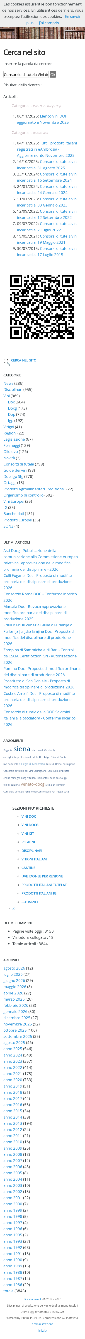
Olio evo (10, 451)
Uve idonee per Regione (42, 876)
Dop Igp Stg (13, 476)
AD (13, 908)
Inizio (42, 1330)
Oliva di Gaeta (58, 757)
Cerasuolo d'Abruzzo (58, 770)
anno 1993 (12, 1241)
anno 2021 (12, 1073)
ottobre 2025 (15, 1030)
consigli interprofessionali (17, 757)
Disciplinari (12, 389)
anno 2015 (12, 1110)
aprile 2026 (13, 993)
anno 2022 (12, 1067)
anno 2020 (12, 1079)
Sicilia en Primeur (55, 784)
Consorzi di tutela (18, 464)
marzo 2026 (14, 999)
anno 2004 (12, 1179)
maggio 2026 (14, 986)
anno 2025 (12, 1048)
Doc (11, 402)
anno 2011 (12, 1135)
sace (66, 791)
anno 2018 (12, 1092)
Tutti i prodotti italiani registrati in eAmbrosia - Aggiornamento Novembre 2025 (47, 149)
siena (22, 748)
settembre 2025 (17, 1036)
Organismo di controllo (23, 495)
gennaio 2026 (15, 1011)
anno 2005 (12, 1172)
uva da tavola (10, 764)
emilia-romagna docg (14, 778)
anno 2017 (12, 1098)
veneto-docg (32, 784)
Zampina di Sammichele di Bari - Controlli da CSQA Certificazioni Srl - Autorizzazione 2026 (40, 656)
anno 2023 (12, 1061)
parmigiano (69, 764)
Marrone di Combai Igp (44, 750)
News (8, 383)
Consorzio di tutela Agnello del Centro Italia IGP (29, 791)
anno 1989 (12, 1265)
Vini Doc (29, 816)
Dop (11, 414)
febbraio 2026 (15, 1005)
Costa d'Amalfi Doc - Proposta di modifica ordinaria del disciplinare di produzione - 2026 (39, 699)
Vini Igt (28, 833)
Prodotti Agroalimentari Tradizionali (34, 489)
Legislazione (14, 439)
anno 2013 (12, 1123)
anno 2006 (12, 1166)
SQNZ (8, 526)
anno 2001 (12, 1197)
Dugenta (7, 750)
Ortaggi (9, 482)
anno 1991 (12, 1253)
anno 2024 (12, 1055)
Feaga (59, 791)
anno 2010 (12, 1141)
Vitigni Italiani (34, 859)
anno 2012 (12, 1129)
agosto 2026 (14, 968)
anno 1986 (12, 1284)
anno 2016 (12, 1104)
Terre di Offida (54, 764)
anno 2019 (12, 1086)
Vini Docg (30, 824)
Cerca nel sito (23, 360)
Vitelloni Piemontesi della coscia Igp (47, 778)
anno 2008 (12, 1154)
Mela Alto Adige (41, 757)
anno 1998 (12, 1216)
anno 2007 (12, 1160)
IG (5, 507)
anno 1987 (12, 1278)
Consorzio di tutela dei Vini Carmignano (24, 770)
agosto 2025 (14, 1042)
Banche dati (13, 513)
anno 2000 (12, 1203)
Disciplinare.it (32, 1299)
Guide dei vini (15, 470)
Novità (9, 457)
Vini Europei (13, 501)
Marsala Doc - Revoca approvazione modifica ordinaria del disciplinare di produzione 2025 (35, 612)
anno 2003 (12, 1185)
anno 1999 (12, 1210)
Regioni (10, 433)
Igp (10, 420)
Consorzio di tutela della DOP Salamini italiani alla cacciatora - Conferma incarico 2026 (39, 718)
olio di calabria (11, 784)
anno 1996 (12, 1228)
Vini (6, 395)
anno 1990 (12, 1259)
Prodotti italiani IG (39, 893)
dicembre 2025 (16, 1017)
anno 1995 (12, 1234)
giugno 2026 (14, 980)
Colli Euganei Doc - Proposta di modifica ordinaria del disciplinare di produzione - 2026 (38, 581)
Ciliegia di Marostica (32, 764)
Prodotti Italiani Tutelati (45, 884)
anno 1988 (12, 1272)
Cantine (28, 867)
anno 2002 (12, 1191)
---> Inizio (30, 902)
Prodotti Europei (17, 520)
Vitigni (8, 426)
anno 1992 (12, 1247)
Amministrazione (42, 1324)
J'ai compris (49, 22)
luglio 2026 (13, 974)
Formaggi (11, 445)
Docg (12, 408)
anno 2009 (12, 1148)
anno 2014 (12, 1117)
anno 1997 (12, 1222)
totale (9, 1290)
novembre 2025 (17, 1024)
